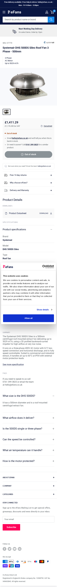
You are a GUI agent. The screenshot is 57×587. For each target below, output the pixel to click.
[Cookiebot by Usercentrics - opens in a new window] (42, 266)
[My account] (46, 12)
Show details (43, 309)
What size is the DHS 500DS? (19, 395)
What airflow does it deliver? (18, 417)
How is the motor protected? (19, 461)
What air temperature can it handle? (22, 450)
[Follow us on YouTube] (14, 549)
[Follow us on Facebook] (4, 549)
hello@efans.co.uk (20, 138)
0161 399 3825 (32, 145)
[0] (52, 12)
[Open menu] (4, 12)
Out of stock (30, 154)
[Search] (51, 20)
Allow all (29, 318)
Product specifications (14, 229)
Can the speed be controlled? (19, 439)
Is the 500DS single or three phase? (22, 428)
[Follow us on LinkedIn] (19, 549)
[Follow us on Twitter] (9, 549)
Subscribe (11, 527)
